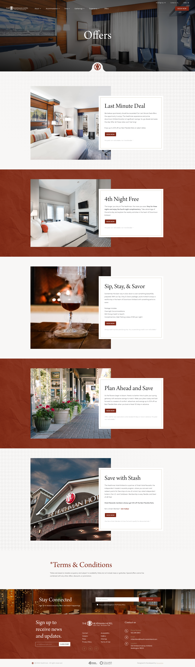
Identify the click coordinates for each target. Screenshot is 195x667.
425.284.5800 (135, 633)
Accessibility (105, 633)
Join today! (125, 509)
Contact (85, 633)
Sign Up (149, 599)
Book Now (182, 9)
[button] (37, 8)
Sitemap (104, 639)
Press (84, 639)
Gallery (103, 636)
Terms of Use (105, 642)
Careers (85, 636)
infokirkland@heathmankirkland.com (144, 639)
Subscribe (64, 644)
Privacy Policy (87, 642)
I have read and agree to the (112, 604)
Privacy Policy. (121, 605)
